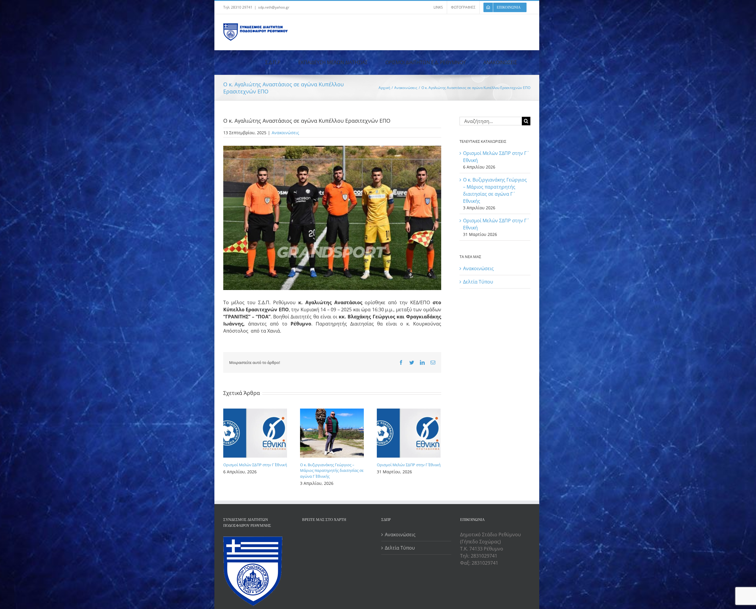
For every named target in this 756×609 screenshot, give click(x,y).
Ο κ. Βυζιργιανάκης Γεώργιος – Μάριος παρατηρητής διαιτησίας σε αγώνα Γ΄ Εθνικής (332, 470)
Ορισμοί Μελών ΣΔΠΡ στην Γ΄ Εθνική (255, 464)
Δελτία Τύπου (478, 281)
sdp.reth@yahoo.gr (273, 7)
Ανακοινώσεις (285, 132)
